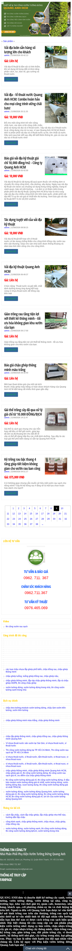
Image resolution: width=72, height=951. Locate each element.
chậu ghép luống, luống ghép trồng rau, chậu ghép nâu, (32, 676)
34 (14, 524)
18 (48, 513)
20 (60, 513)
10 (62, 508)
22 (8, 519)
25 (25, 519)
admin (6, 55)
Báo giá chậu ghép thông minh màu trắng (20, 367)
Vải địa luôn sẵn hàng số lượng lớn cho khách (19, 50)
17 (42, 513)
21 (65, 513)
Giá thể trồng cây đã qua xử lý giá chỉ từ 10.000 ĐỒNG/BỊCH (23, 412)
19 (54, 513)
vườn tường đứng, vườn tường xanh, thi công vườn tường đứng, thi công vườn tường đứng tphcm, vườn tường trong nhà (36, 829)
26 (31, 519)
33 (8, 524)
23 (14, 519)
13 (19, 513)
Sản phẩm (8, 41)
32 (65, 519)
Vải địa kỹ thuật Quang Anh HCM (22, 269)
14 (25, 513)
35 (19, 524)
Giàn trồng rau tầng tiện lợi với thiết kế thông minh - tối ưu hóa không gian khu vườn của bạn (23, 320)
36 (25, 524)
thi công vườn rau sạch (17, 626)
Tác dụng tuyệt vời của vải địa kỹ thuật (23, 222)
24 (19, 519)
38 (37, 524)
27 (37, 519)
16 (36, 513)
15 (31, 513)
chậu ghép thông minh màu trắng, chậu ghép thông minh (33, 720)
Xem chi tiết (11, 79)
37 (31, 524)
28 (42, 519)
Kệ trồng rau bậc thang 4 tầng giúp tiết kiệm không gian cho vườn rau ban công (22, 464)
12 (13, 513)
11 (8, 513)
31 (60, 519)
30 (54, 519)
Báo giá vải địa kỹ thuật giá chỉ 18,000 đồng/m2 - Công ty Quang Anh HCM (23, 162)
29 (48, 519)
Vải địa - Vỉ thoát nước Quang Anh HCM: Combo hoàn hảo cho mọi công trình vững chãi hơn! (23, 101)
